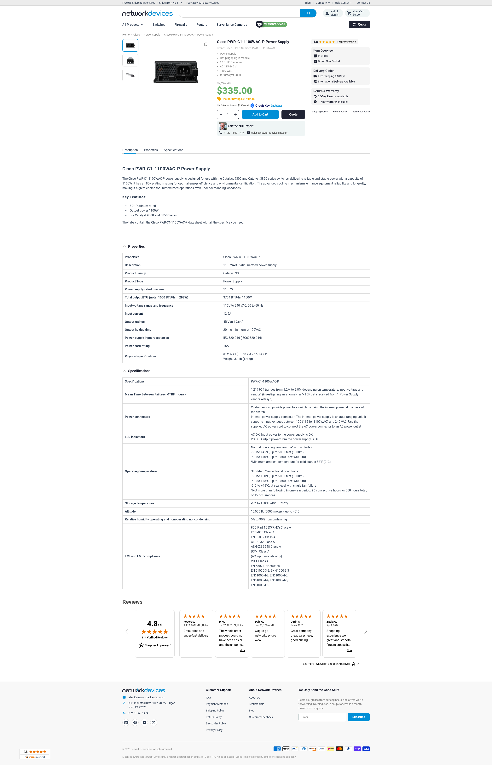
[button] (246, 229)
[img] (154, 631)
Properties (151, 150)
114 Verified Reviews (155, 637)
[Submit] (308, 13)
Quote (362, 24)
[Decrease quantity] (221, 114)
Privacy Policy (214, 730)
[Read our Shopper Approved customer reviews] (34, 754)
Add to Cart (260, 114)
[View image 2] (130, 60)
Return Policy (340, 111)
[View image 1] (130, 45)
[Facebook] (135, 722)
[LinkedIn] (125, 722)
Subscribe (358, 716)
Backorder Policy (361, 111)
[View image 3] (130, 75)
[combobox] (247, 13)
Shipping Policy (319, 111)
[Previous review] (126, 631)
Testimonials (256, 704)
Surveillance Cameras (232, 24)
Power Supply (152, 34)
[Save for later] (205, 44)
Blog (308, 2)
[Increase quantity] (235, 114)
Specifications (173, 150)
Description (130, 150)
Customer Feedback (261, 717)
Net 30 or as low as (249, 105)
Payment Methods (217, 704)
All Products (130, 24)
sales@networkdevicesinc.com (269, 132)
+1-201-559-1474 (233, 132)
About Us (254, 697)
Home (126, 34)
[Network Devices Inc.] (147, 13)
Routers (201, 24)
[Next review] (365, 631)
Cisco (136, 34)
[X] (153, 722)
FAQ (208, 697)
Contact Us (363, 2)
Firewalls (181, 24)
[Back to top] (124, 246)
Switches (159, 24)
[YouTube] (144, 722)
